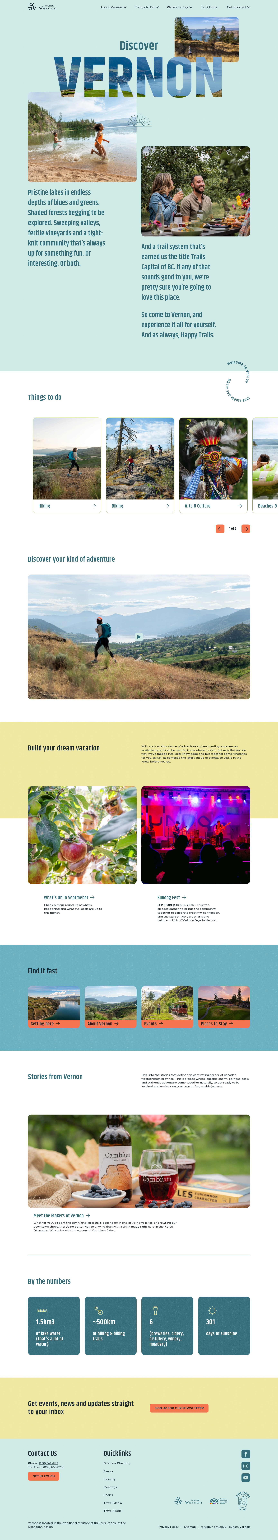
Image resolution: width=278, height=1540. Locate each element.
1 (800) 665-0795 (52, 1467)
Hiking (44, 506)
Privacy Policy (169, 1526)
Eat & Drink (209, 7)
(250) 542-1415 (48, 1463)
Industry (110, 1479)
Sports (108, 1495)
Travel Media (113, 1503)
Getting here (42, 1024)
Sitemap (190, 1526)
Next (245, 529)
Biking (117, 506)
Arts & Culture (197, 506)
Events (150, 1024)
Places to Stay (177, 7)
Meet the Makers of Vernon (58, 1216)
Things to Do (144, 7)
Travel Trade (113, 1510)
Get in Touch (44, 1476)
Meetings (110, 1487)
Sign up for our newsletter (179, 1408)
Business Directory (117, 1463)
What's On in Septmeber (66, 897)
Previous (220, 529)
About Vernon (111, 7)
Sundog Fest (169, 897)
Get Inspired (236, 7)
